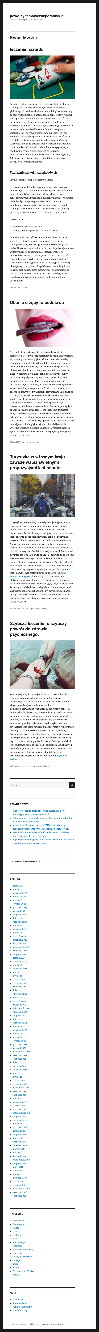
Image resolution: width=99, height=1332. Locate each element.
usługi (16, 1267)
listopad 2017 (19, 1156)
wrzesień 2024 (20, 950)
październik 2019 (21, 1113)
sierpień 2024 (19, 954)
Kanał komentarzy (22, 1306)
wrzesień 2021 (20, 1055)
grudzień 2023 (20, 983)
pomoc (32, 766)
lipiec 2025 (18, 918)
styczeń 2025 (19, 936)
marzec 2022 (19, 1033)
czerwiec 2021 (20, 1066)
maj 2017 (17, 1174)
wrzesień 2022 (20, 1012)
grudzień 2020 (20, 1084)
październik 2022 (21, 1008)
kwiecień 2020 (20, 1102)
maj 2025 (17, 925)
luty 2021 (17, 1077)
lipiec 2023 (18, 990)
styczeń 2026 (19, 903)
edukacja (17, 1235)
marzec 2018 (19, 1149)
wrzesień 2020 (20, 1091)
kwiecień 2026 (20, 893)
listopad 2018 (19, 1131)
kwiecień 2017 (20, 1177)
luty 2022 (17, 1037)
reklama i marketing (23, 1249)
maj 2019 (17, 1123)
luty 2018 (17, 1152)
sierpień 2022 (19, 1015)
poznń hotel (35, 608)
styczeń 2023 (19, 1001)
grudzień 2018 (20, 1127)
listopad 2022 (19, 1004)
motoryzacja (19, 1242)
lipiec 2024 (18, 958)
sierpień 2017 (19, 1163)
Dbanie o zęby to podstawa (37, 302)
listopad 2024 (19, 943)
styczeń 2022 (19, 1040)
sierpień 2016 (19, 1195)
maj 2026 (17, 889)
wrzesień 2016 (20, 1192)
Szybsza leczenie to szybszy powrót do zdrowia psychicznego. (38, 628)
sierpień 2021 (19, 1058)
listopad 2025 (19, 911)
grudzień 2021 (20, 1044)
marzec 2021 (19, 1073)
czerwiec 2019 (20, 1120)
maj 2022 (17, 1026)
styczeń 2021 (19, 1080)
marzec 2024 (19, 972)
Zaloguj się (18, 1299)
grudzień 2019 (20, 1109)
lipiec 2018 (18, 1138)
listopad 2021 (19, 1048)
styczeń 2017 (19, 1181)
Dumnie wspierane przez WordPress (53, 1324)
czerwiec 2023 (20, 994)
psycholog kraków (43, 766)
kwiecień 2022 (20, 1030)
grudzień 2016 (20, 1185)
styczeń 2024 (19, 979)
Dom (15, 1231)
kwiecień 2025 (20, 929)
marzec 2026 (19, 896)
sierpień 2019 (19, 1116)
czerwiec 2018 (20, 1141)
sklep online (34, 442)
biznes (16, 1228)
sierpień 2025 (19, 914)
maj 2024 (17, 965)
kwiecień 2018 (20, 1145)
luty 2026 (17, 900)
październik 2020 (21, 1087)
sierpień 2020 (19, 1095)
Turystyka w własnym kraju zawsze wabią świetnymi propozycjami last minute (37, 462)
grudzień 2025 (20, 907)
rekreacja (25, 608)
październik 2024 (21, 947)
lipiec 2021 (18, 1062)
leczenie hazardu (27, 49)
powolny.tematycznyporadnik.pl (37, 15)
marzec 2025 (19, 932)
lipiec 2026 (18, 885)
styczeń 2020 (19, 1105)
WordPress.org (20, 1310)
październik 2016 (21, 1188)
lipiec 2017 (18, 1167)
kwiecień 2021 (20, 1069)
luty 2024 (17, 976)
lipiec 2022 (18, 1019)
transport (17, 1260)
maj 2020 (17, 1098)
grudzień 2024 (20, 940)
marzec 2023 (19, 997)
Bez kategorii (19, 1224)
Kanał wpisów (20, 1303)
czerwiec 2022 (20, 1022)
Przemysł (17, 1246)
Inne (15, 1238)
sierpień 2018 (19, 1134)
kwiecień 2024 (20, 968)
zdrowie (25, 287)
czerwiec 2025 (20, 921)
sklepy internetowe (22, 1256)
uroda (15, 1264)
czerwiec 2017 (19, 1170)
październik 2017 (21, 1159)
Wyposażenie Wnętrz (23, 1271)
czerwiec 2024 (20, 961)
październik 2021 (21, 1051)
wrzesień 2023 (20, 986)
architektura (19, 1220)
